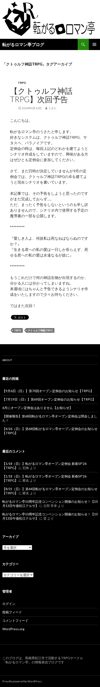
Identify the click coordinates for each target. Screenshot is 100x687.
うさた (52, 108)
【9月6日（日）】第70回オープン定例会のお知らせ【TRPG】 (48, 391)
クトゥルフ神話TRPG (40, 330)
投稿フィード (12, 612)
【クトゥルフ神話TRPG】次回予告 (41, 95)
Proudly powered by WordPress (22, 681)
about (7, 360)
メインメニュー (94, 44)
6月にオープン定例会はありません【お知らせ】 (37, 408)
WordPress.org (13, 629)
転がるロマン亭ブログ (23, 44)
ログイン (8, 604)
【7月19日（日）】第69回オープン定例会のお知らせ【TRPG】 (49, 399)
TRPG (22, 82)
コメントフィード (15, 620)
